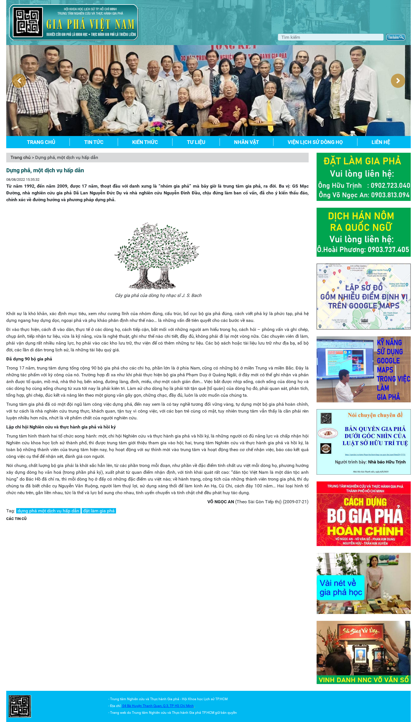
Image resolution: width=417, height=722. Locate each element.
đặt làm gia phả (99, 510)
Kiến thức (145, 142)
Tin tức (94, 142)
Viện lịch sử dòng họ (315, 142)
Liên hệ (381, 142)
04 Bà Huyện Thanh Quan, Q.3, (146, 706)
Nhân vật (246, 142)
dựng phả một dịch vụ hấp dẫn (48, 510)
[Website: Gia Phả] (20, 706)
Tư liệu (196, 142)
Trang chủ (41, 142)
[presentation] (19, 81)
